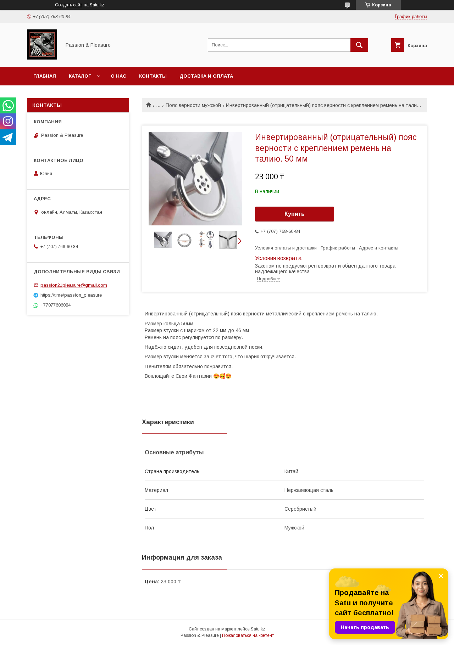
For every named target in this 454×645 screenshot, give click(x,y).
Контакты (153, 76)
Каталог (80, 76)
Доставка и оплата (206, 76)
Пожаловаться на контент (248, 635)
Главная (44, 76)
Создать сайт (68, 4)
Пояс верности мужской (193, 105)
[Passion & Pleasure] (42, 58)
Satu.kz (258, 629)
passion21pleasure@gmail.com (73, 285)
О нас (118, 76)
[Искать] (359, 45)
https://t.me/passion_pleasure (71, 295)
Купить (294, 214)
